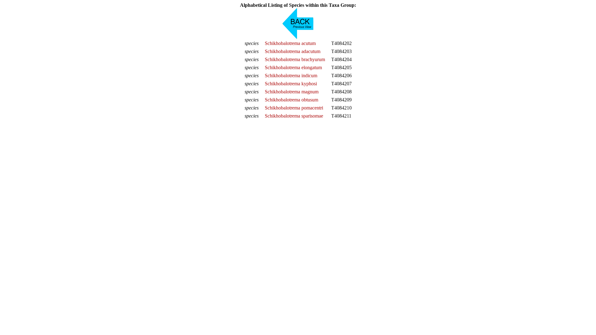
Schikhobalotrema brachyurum (295, 59)
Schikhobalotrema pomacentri (294, 107)
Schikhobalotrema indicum (291, 75)
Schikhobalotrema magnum (291, 91)
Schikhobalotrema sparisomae (294, 115)
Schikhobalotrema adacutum (292, 51)
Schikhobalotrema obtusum (291, 99)
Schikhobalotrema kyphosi (291, 83)
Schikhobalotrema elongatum (293, 67)
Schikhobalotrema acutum (290, 43)
